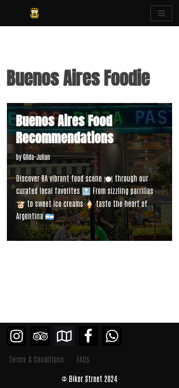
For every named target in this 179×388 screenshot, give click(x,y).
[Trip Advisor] (40, 336)
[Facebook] (88, 336)
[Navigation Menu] (161, 13)
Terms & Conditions (36, 359)
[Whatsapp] (112, 336)
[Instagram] (16, 336)
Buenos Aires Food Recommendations (65, 129)
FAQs (83, 359)
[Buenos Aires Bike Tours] (34, 13)
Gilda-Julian (36, 156)
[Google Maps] (64, 336)
